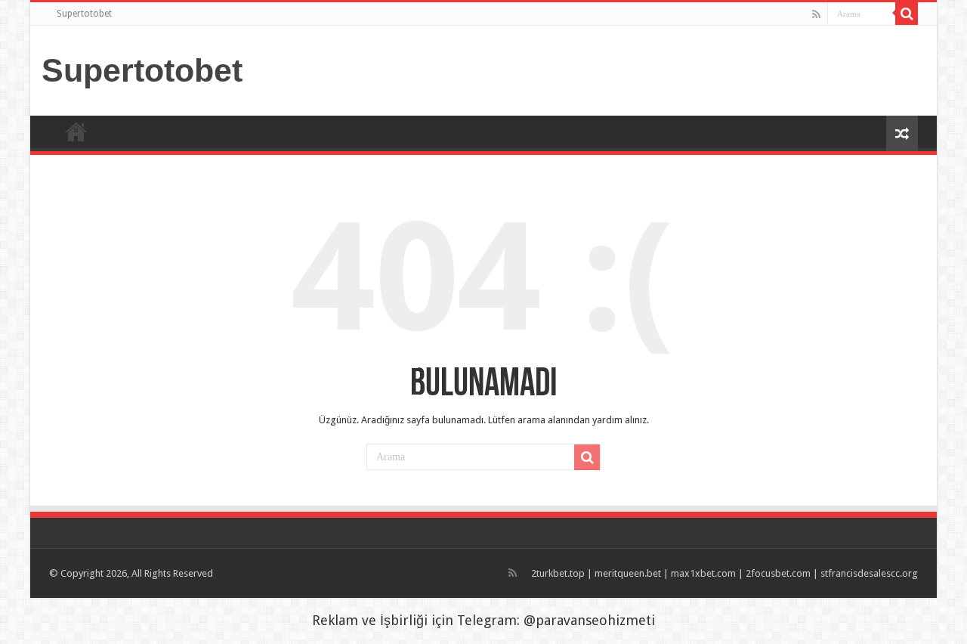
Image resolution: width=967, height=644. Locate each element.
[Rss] (816, 14)
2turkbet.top (558, 573)
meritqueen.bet (628, 573)
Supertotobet (84, 13)
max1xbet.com (703, 573)
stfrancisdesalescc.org (869, 573)
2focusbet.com (778, 573)
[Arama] (906, 13)
